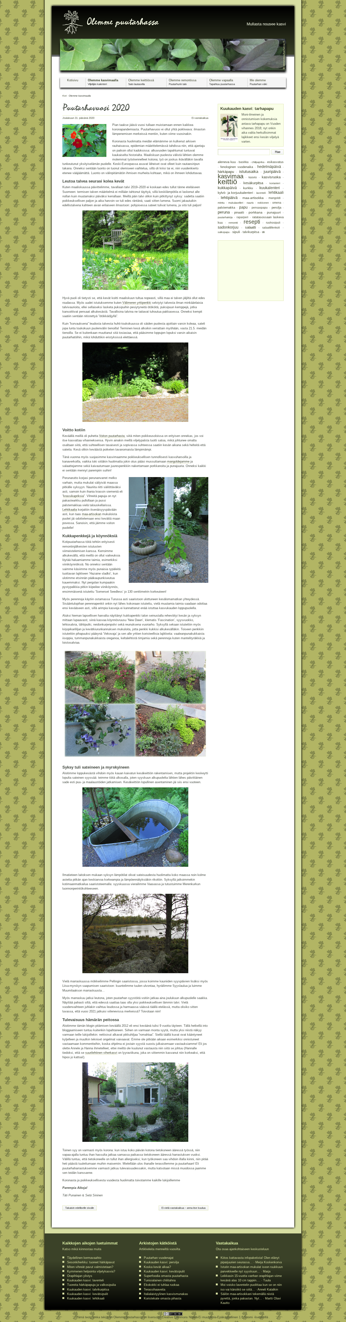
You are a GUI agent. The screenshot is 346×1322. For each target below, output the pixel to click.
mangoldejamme (178, 461)
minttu (221, 202)
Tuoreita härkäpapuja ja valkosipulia (91, 1285)
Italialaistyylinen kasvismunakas (166, 1294)
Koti (64, 95)
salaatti (250, 227)
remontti (233, 222)
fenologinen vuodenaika (236, 167)
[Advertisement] (250, 270)
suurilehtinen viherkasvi (101, 1052)
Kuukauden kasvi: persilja (161, 1262)
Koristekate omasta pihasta (162, 1298)
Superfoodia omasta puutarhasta (166, 1276)
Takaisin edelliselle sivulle (79, 1207)
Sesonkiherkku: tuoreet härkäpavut (91, 1262)
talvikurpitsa (251, 232)
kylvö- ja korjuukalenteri (235, 192)
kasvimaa (230, 176)
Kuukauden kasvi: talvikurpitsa (88, 1289)
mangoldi (275, 198)
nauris (250, 202)
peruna (224, 212)
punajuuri (274, 212)
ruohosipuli (273, 222)
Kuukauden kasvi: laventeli (85, 1280)
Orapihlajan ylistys (79, 1276)
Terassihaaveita (154, 1289)
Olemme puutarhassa (128, 1317)
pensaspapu (260, 207)
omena (276, 202)
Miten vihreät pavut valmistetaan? (90, 1267)
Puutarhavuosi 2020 (95, 109)
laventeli (261, 192)
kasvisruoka (271, 177)
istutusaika (248, 171)
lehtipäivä (229, 197)
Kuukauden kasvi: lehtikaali (86, 1298)
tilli (263, 232)
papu (243, 207)
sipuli (236, 232)
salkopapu (223, 232)
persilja (276, 207)
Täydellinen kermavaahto (84, 1258)
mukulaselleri (235, 202)
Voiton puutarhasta (112, 436)
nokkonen (263, 202)
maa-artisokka (253, 198)
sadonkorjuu (228, 227)
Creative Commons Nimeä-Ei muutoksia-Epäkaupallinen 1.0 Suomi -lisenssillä (215, 1317)
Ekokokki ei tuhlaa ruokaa (161, 1285)
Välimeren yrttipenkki (136, 302)
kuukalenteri (269, 188)
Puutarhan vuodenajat (158, 1258)
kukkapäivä (227, 188)
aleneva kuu (227, 162)
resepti (252, 222)
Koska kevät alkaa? (157, 1267)
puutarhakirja (225, 217)
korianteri (275, 183)
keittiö (227, 182)
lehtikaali (276, 192)
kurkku (248, 188)
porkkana (255, 212)
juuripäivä (272, 171)
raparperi (242, 217)
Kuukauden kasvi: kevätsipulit (87, 1294)
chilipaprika (258, 162)
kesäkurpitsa (253, 183)
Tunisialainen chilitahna (160, 1280)
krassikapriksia (73, 496)
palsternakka (226, 207)
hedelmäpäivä (269, 166)
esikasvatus (275, 162)
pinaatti (239, 212)
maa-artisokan (91, 514)
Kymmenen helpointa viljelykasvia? (91, 1271)
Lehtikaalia (69, 509)
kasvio (253, 177)
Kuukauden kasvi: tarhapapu (247, 108)
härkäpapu (226, 172)
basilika (244, 162)
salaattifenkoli (271, 227)
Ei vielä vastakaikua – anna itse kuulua (183, 1207)
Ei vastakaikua (200, 118)
